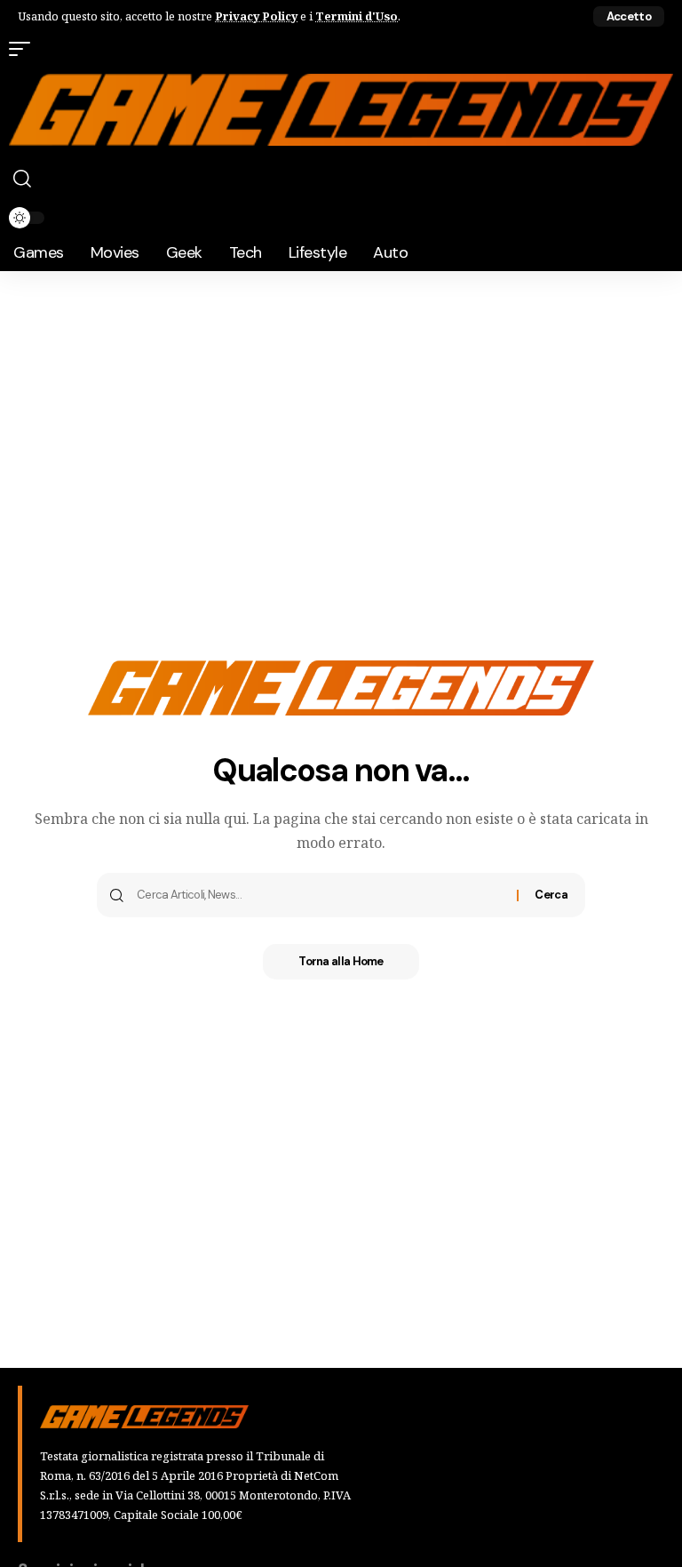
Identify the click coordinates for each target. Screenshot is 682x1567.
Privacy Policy (256, 16)
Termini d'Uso (356, 16)
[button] (628, 16)
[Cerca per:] (320, 895)
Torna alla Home (341, 961)
